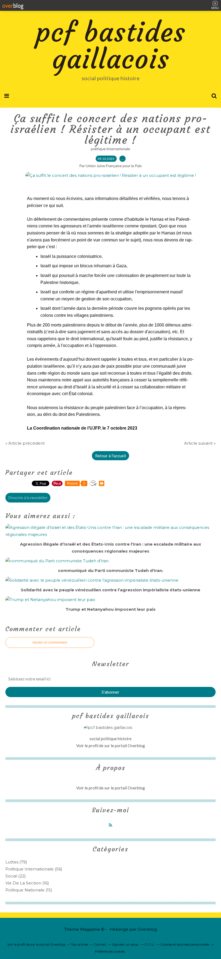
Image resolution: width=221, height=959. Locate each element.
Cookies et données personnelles (184, 944)
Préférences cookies (110, 951)
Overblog (147, 929)
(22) (15, 876)
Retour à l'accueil (110, 455)
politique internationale (110, 148)
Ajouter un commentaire (49, 642)
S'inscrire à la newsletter (28, 497)
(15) (28, 890)
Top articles (79, 944)
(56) (33, 869)
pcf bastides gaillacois (110, 45)
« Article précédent (25, 443)
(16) (27, 883)
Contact (100, 944)
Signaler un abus (125, 944)
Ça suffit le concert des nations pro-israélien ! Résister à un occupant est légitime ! (110, 129)
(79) (16, 862)
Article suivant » (200, 443)
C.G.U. (150, 944)
